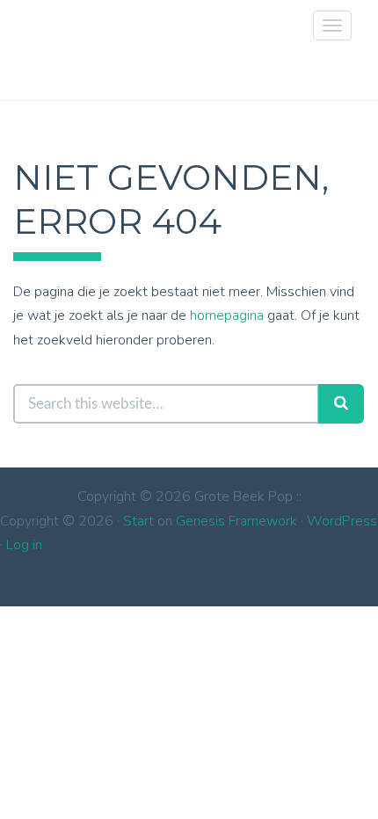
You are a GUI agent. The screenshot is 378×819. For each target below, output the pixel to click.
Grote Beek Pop (35, 39)
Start (138, 521)
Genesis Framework (236, 521)
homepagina (227, 315)
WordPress (342, 521)
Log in (24, 544)
